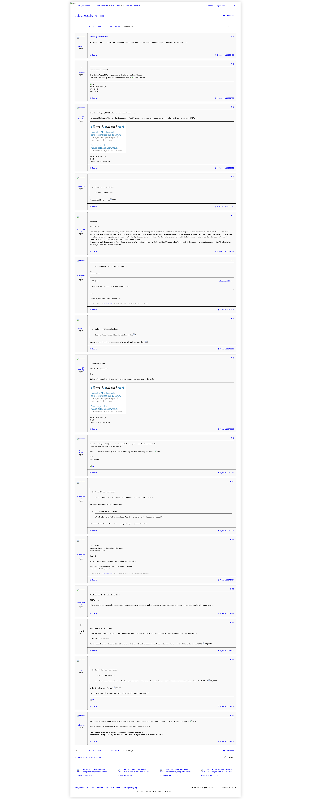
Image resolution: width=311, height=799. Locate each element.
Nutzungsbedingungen (130, 788)
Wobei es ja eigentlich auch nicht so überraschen (220, 772)
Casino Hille (205, 775)
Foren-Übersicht (97, 788)
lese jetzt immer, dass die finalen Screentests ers (96, 772)
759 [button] (99, 26)
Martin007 (81, 46)
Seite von (115, 26)
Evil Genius (81, 725)
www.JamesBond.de (82, 788)
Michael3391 (164, 775)
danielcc (80, 775)
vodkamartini (81, 230)
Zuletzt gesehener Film (89, 15)
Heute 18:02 (87, 775)
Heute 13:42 (214, 775)
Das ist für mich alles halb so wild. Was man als (137, 772)
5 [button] (93, 26)
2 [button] (80, 26)
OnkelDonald (81, 276)
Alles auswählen (225, 281)
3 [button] (85, 26)
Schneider (81, 73)
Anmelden (209, 5)
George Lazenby (81, 118)
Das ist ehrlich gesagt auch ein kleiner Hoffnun (179, 772)
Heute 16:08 (128, 775)
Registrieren (220, 5)
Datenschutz (115, 788)
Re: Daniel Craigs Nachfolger (94, 769)
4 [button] (89, 26)
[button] (104, 26)
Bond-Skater (81, 451)
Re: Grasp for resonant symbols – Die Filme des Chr (220, 769)
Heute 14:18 (173, 775)
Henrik (120, 775)
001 (81, 670)
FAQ (107, 788)
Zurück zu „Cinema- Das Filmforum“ (89, 757)
